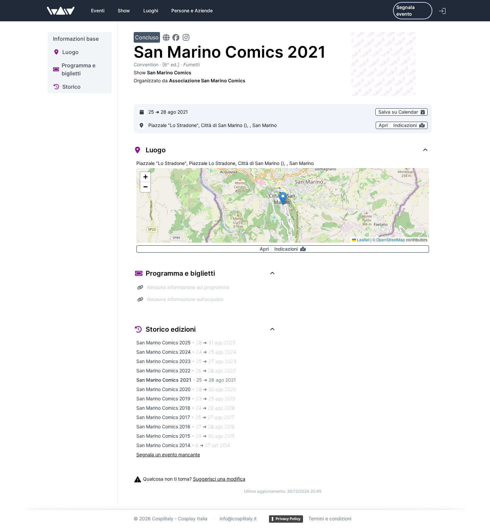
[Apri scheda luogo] (142, 125)
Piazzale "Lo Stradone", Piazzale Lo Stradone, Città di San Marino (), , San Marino (225, 163)
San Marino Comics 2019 (185, 398)
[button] (283, 198)
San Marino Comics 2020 (186, 389)
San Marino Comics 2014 (183, 445)
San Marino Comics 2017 (185, 417)
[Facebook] (175, 37)
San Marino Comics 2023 (186, 361)
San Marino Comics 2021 (186, 380)
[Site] (166, 37)
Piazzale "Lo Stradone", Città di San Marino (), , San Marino (212, 125)
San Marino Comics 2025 (185, 342)
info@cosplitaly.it (238, 518)
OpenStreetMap (390, 239)
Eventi (97, 10)
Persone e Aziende (192, 10)
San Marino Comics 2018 (185, 408)
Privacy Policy (288, 518)
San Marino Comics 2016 (185, 426)
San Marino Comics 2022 (186, 370)
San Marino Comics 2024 (186, 352)
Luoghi (150, 10)
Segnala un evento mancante (168, 454)
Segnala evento (405, 10)
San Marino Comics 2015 (185, 436)
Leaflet (362, 239)
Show (124, 10)
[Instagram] (186, 37)
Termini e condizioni (329, 518)
